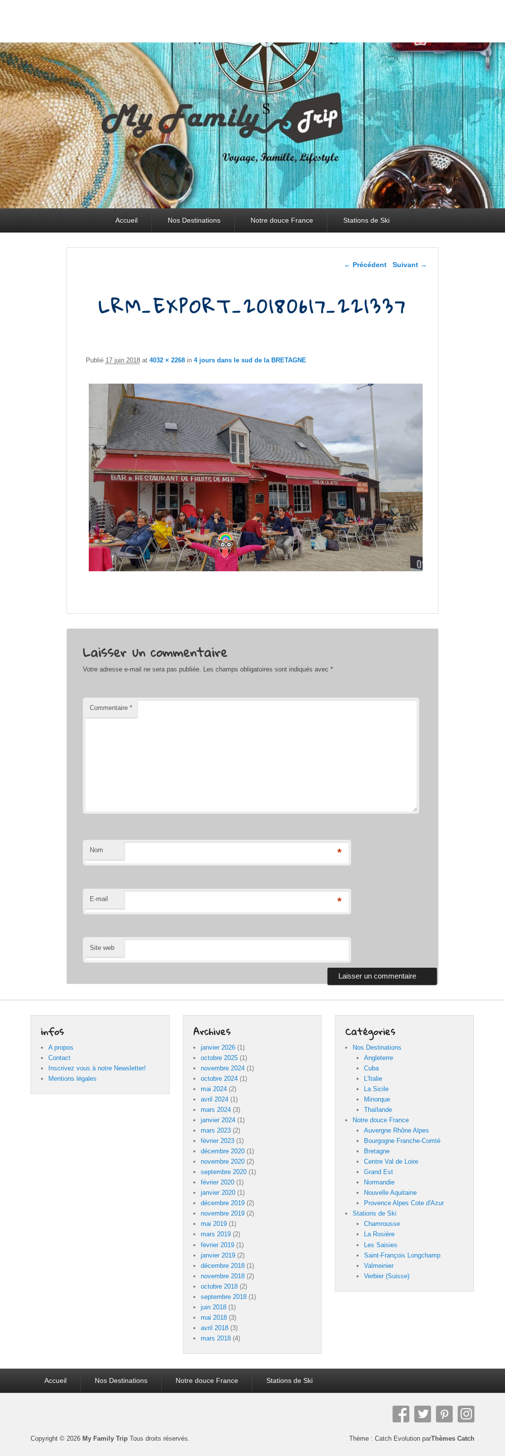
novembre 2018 (223, 1276)
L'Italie (373, 1078)
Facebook (401, 1414)
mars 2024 (216, 1109)
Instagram (466, 1414)
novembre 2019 (223, 1213)
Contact (59, 1058)
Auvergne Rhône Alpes (396, 1130)
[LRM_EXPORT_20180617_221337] (256, 571)
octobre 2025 (219, 1058)
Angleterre (378, 1058)
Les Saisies (380, 1245)
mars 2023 (216, 1130)
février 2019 (217, 1245)
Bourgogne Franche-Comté (402, 1140)
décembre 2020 (223, 1151)
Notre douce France (282, 220)
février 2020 (217, 1182)
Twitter (422, 1414)
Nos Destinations (194, 220)
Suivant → (410, 265)
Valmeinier (379, 1265)
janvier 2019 (218, 1255)
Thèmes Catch (452, 1438)
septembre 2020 (224, 1172)
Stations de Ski (366, 220)
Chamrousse (382, 1223)
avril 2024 (214, 1099)
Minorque (377, 1099)
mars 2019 (216, 1234)
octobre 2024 (219, 1078)
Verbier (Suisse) (386, 1276)
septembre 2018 (224, 1296)
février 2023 (217, 1140)
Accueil (126, 220)
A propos (60, 1047)
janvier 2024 (218, 1120)
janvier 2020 (218, 1192)
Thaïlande (378, 1109)
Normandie (379, 1182)
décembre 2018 (223, 1265)
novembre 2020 (223, 1161)
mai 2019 (214, 1223)
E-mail (99, 899)
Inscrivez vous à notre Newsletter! (97, 1068)
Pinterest (444, 1414)
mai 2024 (214, 1089)
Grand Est (378, 1172)
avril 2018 (214, 1328)
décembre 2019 (223, 1203)
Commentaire (111, 707)
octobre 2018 (219, 1286)
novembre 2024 (223, 1068)
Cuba (371, 1068)
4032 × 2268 (167, 360)
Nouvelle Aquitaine (390, 1192)
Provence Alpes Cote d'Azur (404, 1203)
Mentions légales (72, 1078)
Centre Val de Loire (391, 1161)
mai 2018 (214, 1317)
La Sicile (376, 1089)
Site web (102, 947)
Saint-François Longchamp (402, 1255)
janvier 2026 (218, 1047)
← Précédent (365, 265)
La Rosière (379, 1234)
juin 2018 (213, 1307)
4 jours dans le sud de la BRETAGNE (250, 360)
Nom (96, 850)
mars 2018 (216, 1338)
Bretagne (377, 1151)
